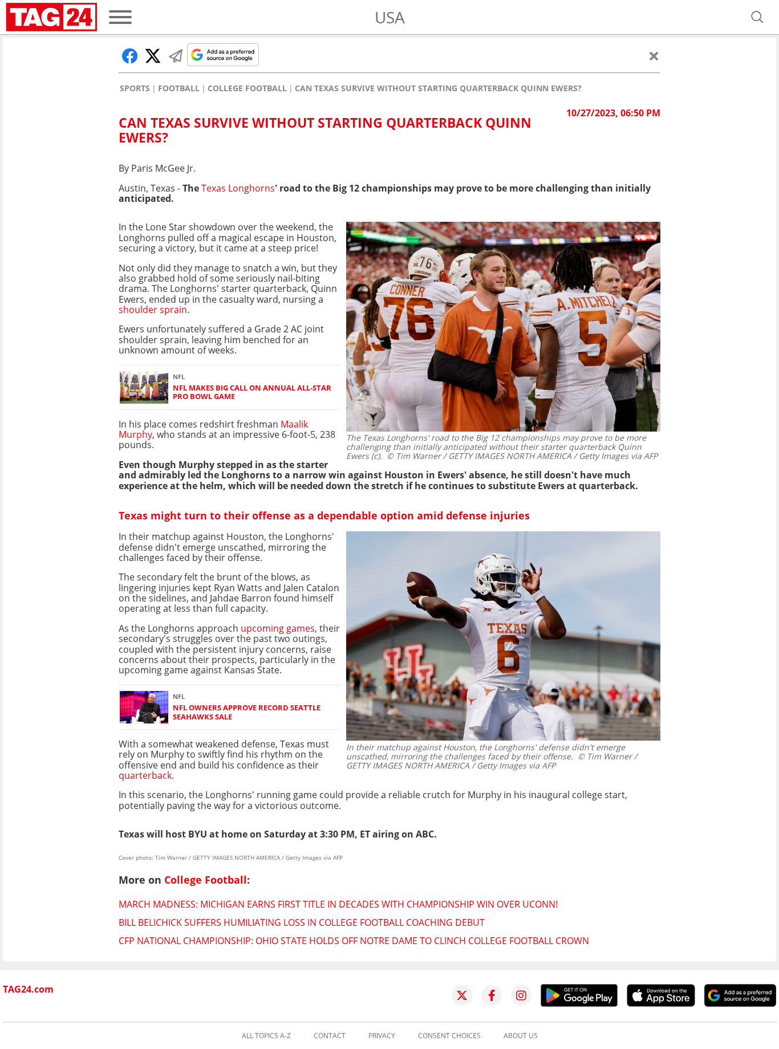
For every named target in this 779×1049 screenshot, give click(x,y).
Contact (330, 1036)
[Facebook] (491, 995)
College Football (247, 88)
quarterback (145, 775)
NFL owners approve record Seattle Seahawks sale (246, 712)
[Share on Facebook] (130, 55)
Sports (135, 88)
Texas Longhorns (237, 188)
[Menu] (120, 17)
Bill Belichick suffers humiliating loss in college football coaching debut (302, 922)
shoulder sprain (153, 309)
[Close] (654, 56)
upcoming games (278, 628)
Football (179, 88)
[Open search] (757, 17)
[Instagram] (521, 995)
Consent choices (449, 1036)
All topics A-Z (266, 1036)
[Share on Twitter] (152, 55)
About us (521, 1036)
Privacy (381, 1036)
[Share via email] (175, 55)
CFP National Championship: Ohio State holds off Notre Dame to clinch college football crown (354, 940)
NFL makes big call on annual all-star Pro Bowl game (252, 392)
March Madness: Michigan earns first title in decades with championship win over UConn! (338, 904)
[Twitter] (462, 995)
